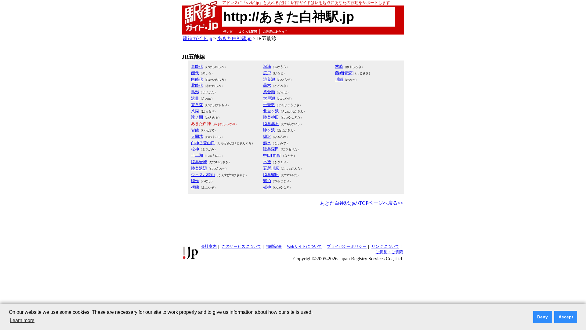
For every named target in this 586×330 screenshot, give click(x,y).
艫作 (195, 180)
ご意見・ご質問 (389, 252)
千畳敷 (269, 104)
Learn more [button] (22, 320)
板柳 (267, 187)
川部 (339, 79)
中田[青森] (272, 155)
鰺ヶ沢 (269, 130)
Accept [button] (566, 316)
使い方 (228, 31)
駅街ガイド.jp (197, 38)
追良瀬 (269, 79)
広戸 (267, 73)
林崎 (339, 66)
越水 (267, 143)
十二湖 (197, 155)
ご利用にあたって (275, 31)
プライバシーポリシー (347, 246)
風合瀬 (269, 92)
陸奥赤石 (271, 123)
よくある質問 (248, 31)
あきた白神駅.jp (234, 38)
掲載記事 (274, 246)
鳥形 (195, 92)
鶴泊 (267, 180)
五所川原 (271, 168)
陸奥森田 (271, 149)
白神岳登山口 (203, 143)
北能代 (197, 85)
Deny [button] (542, 316)
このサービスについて (241, 246)
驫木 (267, 85)
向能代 (197, 79)
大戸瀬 (269, 98)
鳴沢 (267, 136)
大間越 (197, 136)
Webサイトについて (304, 246)
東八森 (197, 104)
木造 (267, 162)
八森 (195, 111)
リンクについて (385, 246)
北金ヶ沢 (271, 111)
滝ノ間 (197, 117)
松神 (195, 149)
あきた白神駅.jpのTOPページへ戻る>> (361, 203)
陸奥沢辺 (199, 168)
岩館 (195, 130)
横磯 (195, 187)
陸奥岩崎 (199, 162)
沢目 (195, 98)
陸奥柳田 (271, 117)
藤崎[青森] (344, 73)
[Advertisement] (293, 224)
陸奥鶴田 (271, 174)
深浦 (267, 66)
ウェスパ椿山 (203, 174)
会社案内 (209, 246)
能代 (195, 73)
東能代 (197, 66)
